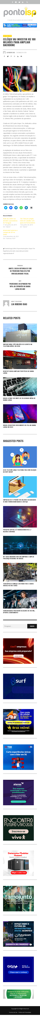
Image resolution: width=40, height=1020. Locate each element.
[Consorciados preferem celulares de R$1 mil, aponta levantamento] (16, 599)
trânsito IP (11, 253)
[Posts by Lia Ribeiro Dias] (4, 52)
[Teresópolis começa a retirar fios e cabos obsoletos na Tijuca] (16, 572)
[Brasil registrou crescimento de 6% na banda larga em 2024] (16, 413)
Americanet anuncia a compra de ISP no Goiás (10, 232)
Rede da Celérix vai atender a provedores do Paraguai (10, 221)
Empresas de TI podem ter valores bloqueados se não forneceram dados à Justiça (19, 501)
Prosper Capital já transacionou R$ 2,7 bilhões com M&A (17, 531)
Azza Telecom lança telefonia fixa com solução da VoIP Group (19, 471)
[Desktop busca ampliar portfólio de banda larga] (16, 359)
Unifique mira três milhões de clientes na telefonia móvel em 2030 (17, 345)
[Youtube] (22, 2)
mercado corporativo (16, 251)
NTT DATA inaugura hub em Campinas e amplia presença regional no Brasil (18, 558)
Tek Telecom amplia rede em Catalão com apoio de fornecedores (27, 221)
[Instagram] (15, 2)
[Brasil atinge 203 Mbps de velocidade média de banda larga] (16, 386)
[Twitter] (19, 2)
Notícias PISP (7, 36)
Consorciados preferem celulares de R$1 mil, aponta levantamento (19, 612)
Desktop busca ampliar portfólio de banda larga (18, 372)
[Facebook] (12, 2)
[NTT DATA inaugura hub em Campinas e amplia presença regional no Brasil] (16, 545)
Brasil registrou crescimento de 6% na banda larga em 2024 (19, 426)
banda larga (8, 248)
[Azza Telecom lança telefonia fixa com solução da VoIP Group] (16, 457)
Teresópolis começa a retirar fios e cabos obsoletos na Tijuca (18, 585)
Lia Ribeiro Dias (11, 52)
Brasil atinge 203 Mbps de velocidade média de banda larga (19, 399)
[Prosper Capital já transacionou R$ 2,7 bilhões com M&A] (16, 516)
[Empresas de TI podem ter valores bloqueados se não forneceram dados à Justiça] (16, 487)
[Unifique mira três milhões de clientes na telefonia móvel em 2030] (16, 332)
